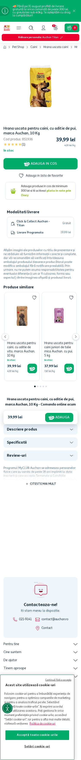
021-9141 (25, 619)
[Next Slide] (75, 336)
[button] (31, 28)
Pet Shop (18, 47)
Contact (46, 628)
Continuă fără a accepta (58, 680)
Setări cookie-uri (37, 746)
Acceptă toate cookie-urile (37, 735)
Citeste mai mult (43, 483)
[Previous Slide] (5, 336)
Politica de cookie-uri (43, 723)
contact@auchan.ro (54, 619)
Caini (33, 47)
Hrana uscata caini (55, 47)
